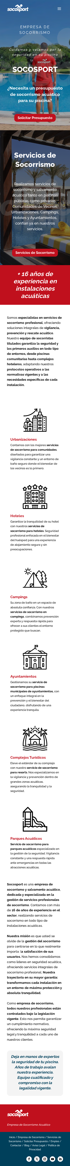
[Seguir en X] (37, 1159)
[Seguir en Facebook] (29, 1159)
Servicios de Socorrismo (35, 253)
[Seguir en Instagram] (44, 1159)
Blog (26, 1145)
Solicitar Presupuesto (35, 118)
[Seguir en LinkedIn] (60, 1159)
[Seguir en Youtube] (52, 1159)
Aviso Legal (38, 1145)
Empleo (55, 1141)
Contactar (15, 1145)
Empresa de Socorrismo (22, 1124)
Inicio (12, 1137)
